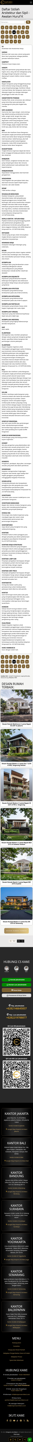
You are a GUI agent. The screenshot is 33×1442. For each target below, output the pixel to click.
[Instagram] (11, 1421)
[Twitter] (24, 1421)
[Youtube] (14, 1421)
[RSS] (28, 1421)
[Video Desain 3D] (20, 1440)
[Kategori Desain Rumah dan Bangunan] (11, 1440)
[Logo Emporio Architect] (6, 2)
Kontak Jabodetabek (17, 980)
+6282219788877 (16, 1017)
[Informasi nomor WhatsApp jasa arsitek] (30, 1440)
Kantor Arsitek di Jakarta (16, 1126)
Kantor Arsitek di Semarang (16, 1289)
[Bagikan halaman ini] (25, 1440)
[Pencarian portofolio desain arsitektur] (15, 1440)
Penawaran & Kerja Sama (17, 995)
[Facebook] (7, 1421)
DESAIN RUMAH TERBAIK (16, 931)
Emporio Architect (12, 1432)
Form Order (16, 990)
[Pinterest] (21, 1421)
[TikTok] (18, 1421)
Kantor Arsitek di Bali (16, 1157)
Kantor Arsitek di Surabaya (16, 1221)
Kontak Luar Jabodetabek (17, 985)
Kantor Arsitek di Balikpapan (16, 1322)
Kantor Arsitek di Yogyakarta (16, 1256)
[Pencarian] (28, 22)
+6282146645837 (16, 1008)
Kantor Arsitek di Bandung (16, 1188)
